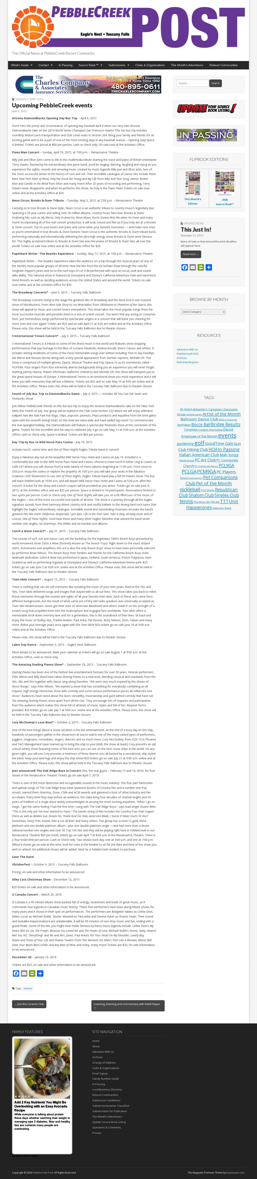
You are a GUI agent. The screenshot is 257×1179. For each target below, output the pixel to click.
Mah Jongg (229, 454)
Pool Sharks (207, 490)
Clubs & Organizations (150, 65)
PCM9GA (206, 471)
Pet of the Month (214, 483)
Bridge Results (225, 424)
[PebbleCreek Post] (128, 24)
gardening (185, 443)
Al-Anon (186, 409)
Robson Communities (223, 65)
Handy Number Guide (105, 1078)
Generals (21, 99)
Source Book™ (89, 65)
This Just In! (196, 229)
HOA (213, 449)
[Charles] (88, 84)
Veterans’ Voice (221, 508)
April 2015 (36, 99)
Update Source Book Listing (109, 1122)
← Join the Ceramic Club (29, 1004)
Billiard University (228, 419)
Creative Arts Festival (210, 430)
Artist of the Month (222, 414)
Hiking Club (197, 449)
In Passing (65, 65)
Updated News (194, 223)
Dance (228, 429)
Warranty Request (187, 362)
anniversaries (194, 414)
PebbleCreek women (191, 478)
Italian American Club (199, 454)
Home (96, 1041)
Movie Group (186, 460)
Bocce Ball (200, 424)
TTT (224, 501)
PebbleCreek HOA (187, 353)
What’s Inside (20, 65)
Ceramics (191, 429)
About (96, 1046)
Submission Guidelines (106, 1100)
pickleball (190, 489)
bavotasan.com (235, 1172)
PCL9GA (226, 465)
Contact (44, 65)
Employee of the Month (199, 436)
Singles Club (226, 495)
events (28, 988)
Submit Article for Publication (109, 1111)
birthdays (184, 425)
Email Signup (100, 1073)
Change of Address (104, 1062)
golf (199, 443)
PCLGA (189, 471)
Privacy (96, 1133)
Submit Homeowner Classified (110, 1106)
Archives (182, 358)
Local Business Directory (107, 1089)
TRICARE (214, 502)
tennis (186, 501)
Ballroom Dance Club (199, 419)
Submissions (116, 65)
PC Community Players (206, 466)
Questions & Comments (106, 1127)
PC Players (226, 471)
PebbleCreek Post (43, 1172)
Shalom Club (201, 495)
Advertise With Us (187, 349)
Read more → (191, 254)
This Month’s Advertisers (187, 65)
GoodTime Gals (219, 443)
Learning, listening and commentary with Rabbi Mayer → (127, 1005)
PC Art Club (205, 460)
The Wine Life (202, 502)
